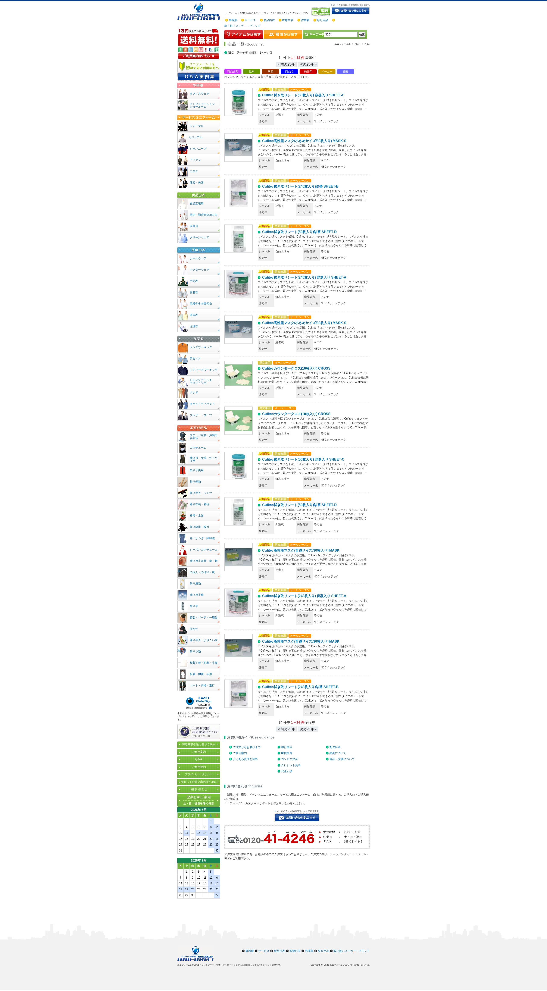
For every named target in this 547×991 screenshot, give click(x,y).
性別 (251, 71)
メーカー (326, 71)
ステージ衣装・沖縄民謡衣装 (204, 437)
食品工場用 (197, 203)
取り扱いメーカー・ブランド (242, 26)
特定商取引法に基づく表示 (198, 744)
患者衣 (194, 292)
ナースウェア (198, 258)
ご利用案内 (240, 753)
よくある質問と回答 (245, 759)
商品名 (289, 71)
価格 (345, 71)
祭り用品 (322, 20)
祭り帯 (194, 606)
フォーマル (197, 126)
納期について (337, 753)
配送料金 (335, 747)
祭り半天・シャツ (201, 493)
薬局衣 (194, 315)
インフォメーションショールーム (202, 105)
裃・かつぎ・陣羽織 (202, 538)
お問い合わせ (198, 789)
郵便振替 (286, 753)
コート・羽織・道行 (202, 685)
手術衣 (194, 281)
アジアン (195, 159)
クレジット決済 (291, 765)
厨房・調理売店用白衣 (204, 214)
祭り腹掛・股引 (199, 527)
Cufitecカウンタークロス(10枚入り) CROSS (296, 368)
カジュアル (195, 137)
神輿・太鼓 (197, 515)
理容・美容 (197, 182)
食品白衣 (269, 20)
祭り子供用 (197, 470)
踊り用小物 (197, 594)
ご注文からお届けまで (247, 747)
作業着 (305, 20)
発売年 (308, 71)
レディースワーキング (204, 369)
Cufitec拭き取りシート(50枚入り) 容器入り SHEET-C (303, 95)
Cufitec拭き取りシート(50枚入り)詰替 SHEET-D (299, 232)
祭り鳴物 (195, 481)
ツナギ (194, 392)
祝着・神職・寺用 (201, 674)
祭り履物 (195, 583)
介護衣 (194, 326)
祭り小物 (195, 651)
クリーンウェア (199, 237)
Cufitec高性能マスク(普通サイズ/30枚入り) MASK (301, 550)
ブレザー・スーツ (201, 415)
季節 (270, 71)
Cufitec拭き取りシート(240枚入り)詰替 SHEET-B (300, 186)
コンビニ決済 (289, 759)
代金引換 (286, 771)
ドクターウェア (199, 269)
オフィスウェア (199, 93)
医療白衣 (287, 20)
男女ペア (195, 358)
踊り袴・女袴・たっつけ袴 (204, 459)
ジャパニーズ (198, 148)
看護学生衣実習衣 (201, 303)
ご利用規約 (199, 766)
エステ (194, 171)
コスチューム (198, 447)
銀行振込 (286, 747)
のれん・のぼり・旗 (202, 572)
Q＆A (198, 759)
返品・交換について (341, 759)
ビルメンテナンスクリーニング (201, 382)
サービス (250, 20)
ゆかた (194, 628)
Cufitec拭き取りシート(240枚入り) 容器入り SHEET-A (304, 277)
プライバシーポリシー (199, 774)
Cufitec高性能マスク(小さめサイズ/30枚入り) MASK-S (304, 141)
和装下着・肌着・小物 (204, 662)
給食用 (194, 226)
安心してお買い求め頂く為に (199, 781)
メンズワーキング (201, 347)
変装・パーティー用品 (204, 617)
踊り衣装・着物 (199, 504)
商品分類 (232, 71)
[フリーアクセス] (321, 11)
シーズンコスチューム (204, 549)
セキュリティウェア (202, 403)
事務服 (233, 20)
